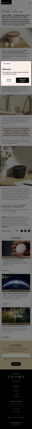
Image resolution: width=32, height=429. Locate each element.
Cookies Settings (9, 80)
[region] (16, 73)
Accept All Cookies (22, 80)
